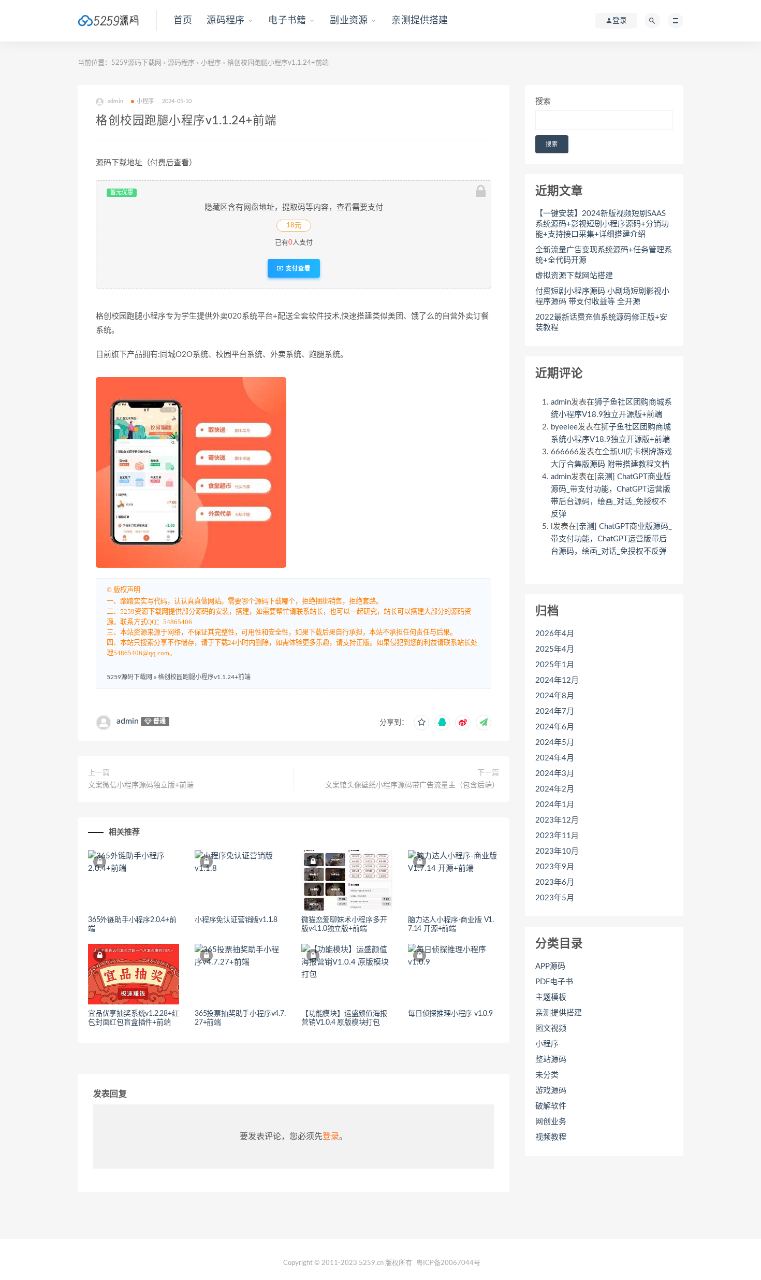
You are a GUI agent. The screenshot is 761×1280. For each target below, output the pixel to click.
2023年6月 (554, 882)
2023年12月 (557, 820)
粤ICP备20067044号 (448, 1263)
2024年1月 (554, 805)
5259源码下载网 (136, 63)
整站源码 (550, 1059)
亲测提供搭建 (419, 20)
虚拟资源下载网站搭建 (574, 276)
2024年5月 (554, 742)
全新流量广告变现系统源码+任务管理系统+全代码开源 (603, 255)
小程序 (211, 63)
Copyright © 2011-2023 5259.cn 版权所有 (347, 1263)
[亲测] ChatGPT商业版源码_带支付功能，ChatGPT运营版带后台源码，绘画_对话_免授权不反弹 (611, 539)
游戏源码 (550, 1091)
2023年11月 (557, 836)
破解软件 (550, 1106)
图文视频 (550, 1028)
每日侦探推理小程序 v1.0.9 (450, 1013)
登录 (331, 1136)
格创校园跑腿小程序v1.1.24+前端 (204, 677)
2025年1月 (554, 665)
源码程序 (225, 20)
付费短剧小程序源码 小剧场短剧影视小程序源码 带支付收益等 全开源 (602, 296)
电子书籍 (287, 20)
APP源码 (550, 966)
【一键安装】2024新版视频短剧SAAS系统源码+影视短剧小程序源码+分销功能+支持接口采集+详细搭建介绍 (602, 224)
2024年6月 (554, 727)
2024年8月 (554, 696)
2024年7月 (554, 711)
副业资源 (349, 20)
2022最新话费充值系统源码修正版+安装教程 (601, 322)
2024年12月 (557, 680)
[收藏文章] (421, 722)
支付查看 (297, 268)
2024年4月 (554, 758)
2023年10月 (557, 851)
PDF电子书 (554, 982)
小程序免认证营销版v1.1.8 (236, 920)
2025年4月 (554, 649)
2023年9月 (554, 867)
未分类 (547, 1075)
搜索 (543, 101)
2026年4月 (554, 634)
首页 (182, 20)
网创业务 (550, 1122)
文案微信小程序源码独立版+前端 (141, 785)
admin (127, 721)
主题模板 (550, 997)
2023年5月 (554, 898)
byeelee (564, 427)
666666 (565, 452)
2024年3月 (554, 774)
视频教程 (550, 1137)
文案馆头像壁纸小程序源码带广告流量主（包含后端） (412, 785)
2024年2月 (554, 789)
